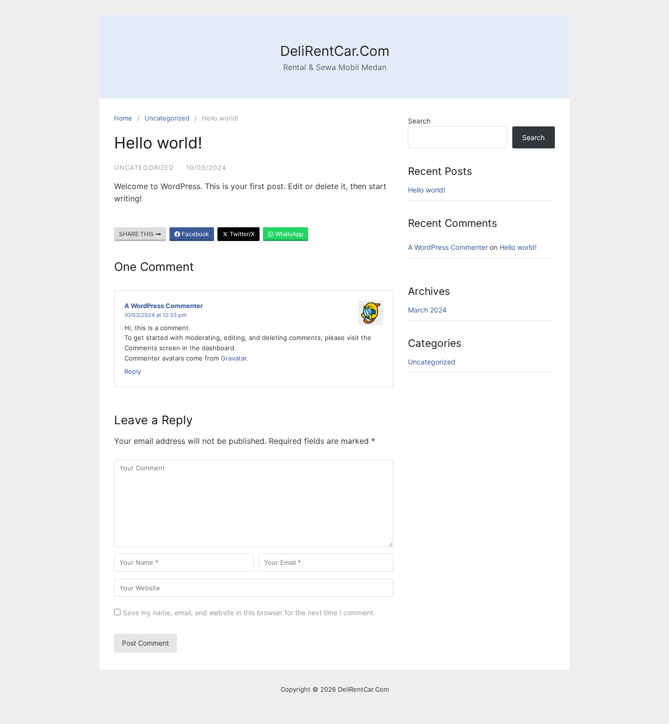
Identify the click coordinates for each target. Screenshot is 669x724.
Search (419, 121)
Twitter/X (241, 234)
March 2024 (427, 310)
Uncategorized (167, 118)
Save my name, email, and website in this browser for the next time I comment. (249, 612)
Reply (132, 371)
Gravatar (233, 358)
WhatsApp (288, 234)
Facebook (194, 234)
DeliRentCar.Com (334, 51)
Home (123, 118)
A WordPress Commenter (163, 306)
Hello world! (426, 190)
